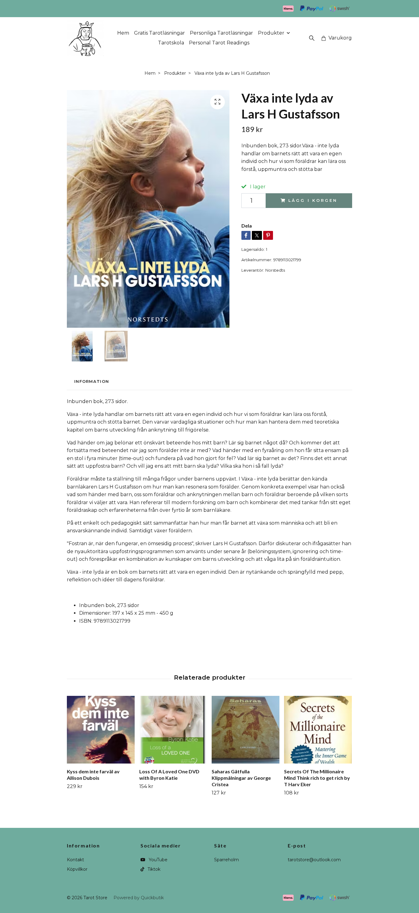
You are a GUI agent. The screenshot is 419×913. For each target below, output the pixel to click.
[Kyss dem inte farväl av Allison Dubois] (101, 730)
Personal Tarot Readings (219, 43)
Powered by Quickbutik (138, 897)
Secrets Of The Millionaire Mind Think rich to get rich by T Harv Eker (317, 777)
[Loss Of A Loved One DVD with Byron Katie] (173, 730)
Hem (123, 33)
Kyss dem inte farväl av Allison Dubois (93, 774)
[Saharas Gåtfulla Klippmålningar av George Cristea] (245, 730)
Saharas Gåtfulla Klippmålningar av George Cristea (241, 777)
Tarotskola (171, 43)
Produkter (271, 33)
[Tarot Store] (85, 38)
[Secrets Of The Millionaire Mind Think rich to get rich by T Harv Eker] (318, 730)
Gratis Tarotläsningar (159, 33)
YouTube (157, 859)
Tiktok (153, 869)
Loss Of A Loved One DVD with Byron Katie (169, 774)
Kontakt (75, 859)
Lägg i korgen (312, 200)
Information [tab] (91, 381)
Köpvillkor (77, 869)
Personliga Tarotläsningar (221, 33)
